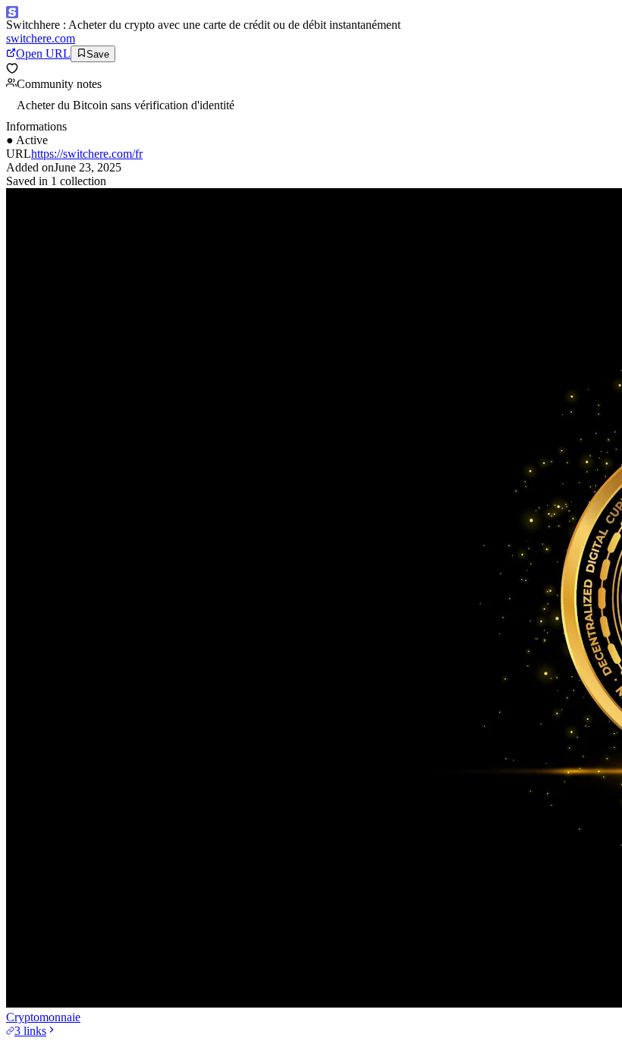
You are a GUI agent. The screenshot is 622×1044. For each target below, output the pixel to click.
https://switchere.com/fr (87, 153)
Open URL (43, 53)
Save (97, 54)
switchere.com (40, 38)
